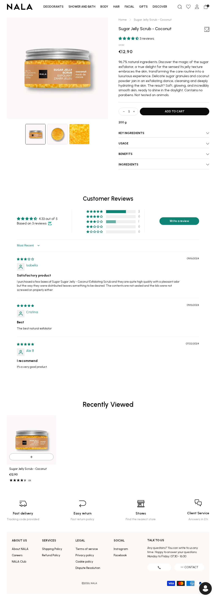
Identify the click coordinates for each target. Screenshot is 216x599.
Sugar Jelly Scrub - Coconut (28, 469)
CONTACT (191, 567)
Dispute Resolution (88, 568)
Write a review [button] (179, 221)
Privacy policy (85, 555)
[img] (25, 259)
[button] (180, 7)
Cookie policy (84, 561)
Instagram (121, 549)
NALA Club (19, 561)
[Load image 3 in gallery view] (79, 134)
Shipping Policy (52, 549)
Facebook (120, 555)
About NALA (20, 549)
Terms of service (87, 549)
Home (123, 19)
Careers (17, 555)
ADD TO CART (175, 111)
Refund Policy (51, 555)
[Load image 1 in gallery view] (35, 134)
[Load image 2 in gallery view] (57, 134)
